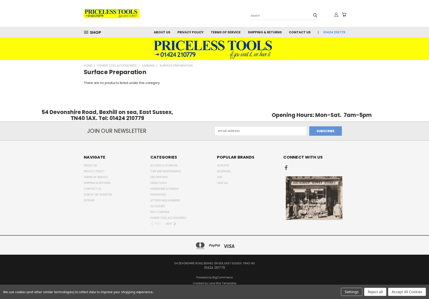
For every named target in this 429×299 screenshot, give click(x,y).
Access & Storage (163, 165)
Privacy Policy (190, 32)
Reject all (375, 291)
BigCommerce (222, 277)
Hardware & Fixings (164, 189)
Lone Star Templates (222, 283)
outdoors (157, 206)
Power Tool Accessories (168, 218)
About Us (162, 32)
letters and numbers (165, 200)
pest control (160, 212)
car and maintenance (165, 171)
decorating (159, 177)
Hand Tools (158, 183)
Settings (352, 291)
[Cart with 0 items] (344, 14)
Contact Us (300, 32)
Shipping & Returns (265, 32)
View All (222, 183)
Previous (417, 285)
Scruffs (223, 165)
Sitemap (89, 200)
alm (219, 177)
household (158, 194)
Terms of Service (226, 32)
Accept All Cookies (407, 291)
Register (105, 194)
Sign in (89, 194)
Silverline (223, 171)
